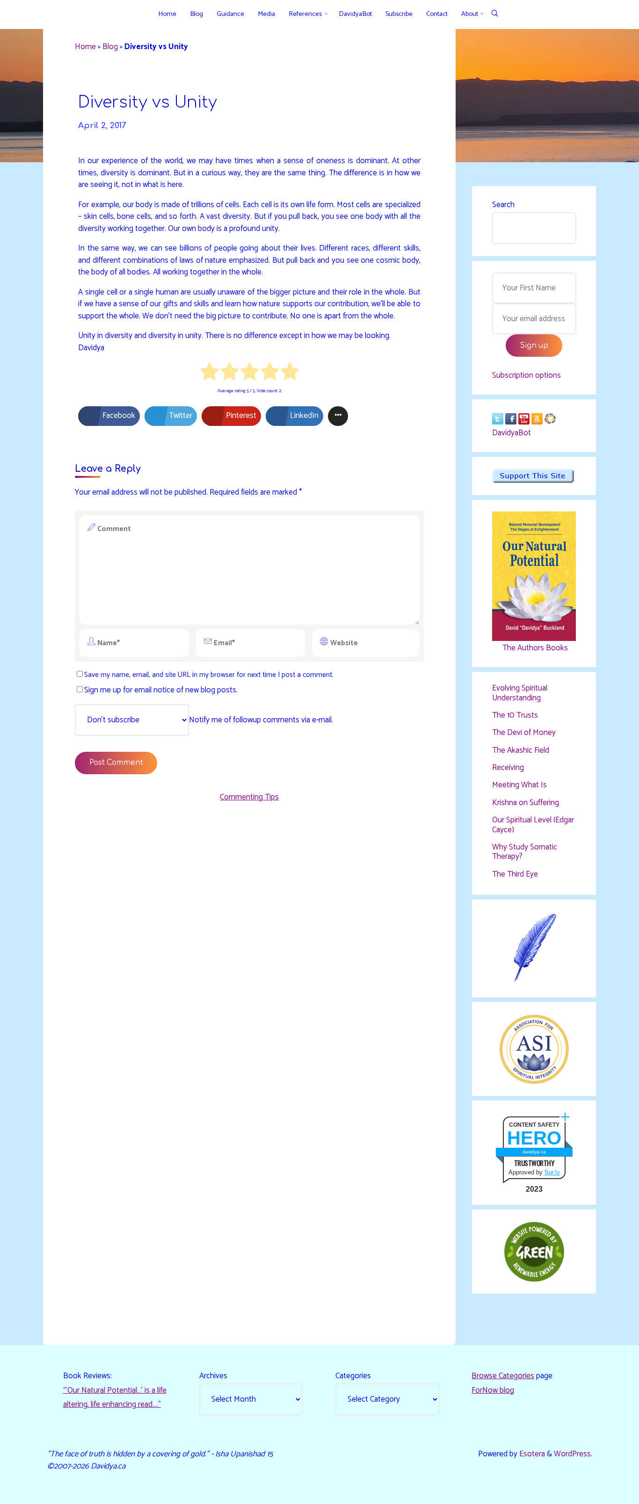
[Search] (494, 14)
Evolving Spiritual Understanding (519, 693)
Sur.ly (552, 1172)
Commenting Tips (249, 797)
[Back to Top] (602, 1491)
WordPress (572, 1454)
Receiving (508, 767)
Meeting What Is (519, 785)
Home (85, 46)
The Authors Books (534, 648)
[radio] (209, 373)
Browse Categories (503, 1375)
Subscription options (526, 375)
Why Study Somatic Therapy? (524, 852)
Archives (213, 1375)
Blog (110, 46)
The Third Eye (515, 874)
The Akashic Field (520, 750)
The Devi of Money (524, 732)
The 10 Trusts (515, 715)
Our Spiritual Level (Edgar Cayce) (533, 824)
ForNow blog (493, 1390)
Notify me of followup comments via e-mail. (261, 720)
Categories (353, 1375)
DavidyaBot (511, 432)
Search (503, 204)
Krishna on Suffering (525, 802)
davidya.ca (534, 1151)
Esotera (531, 1454)
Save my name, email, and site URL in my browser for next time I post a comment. (209, 675)
